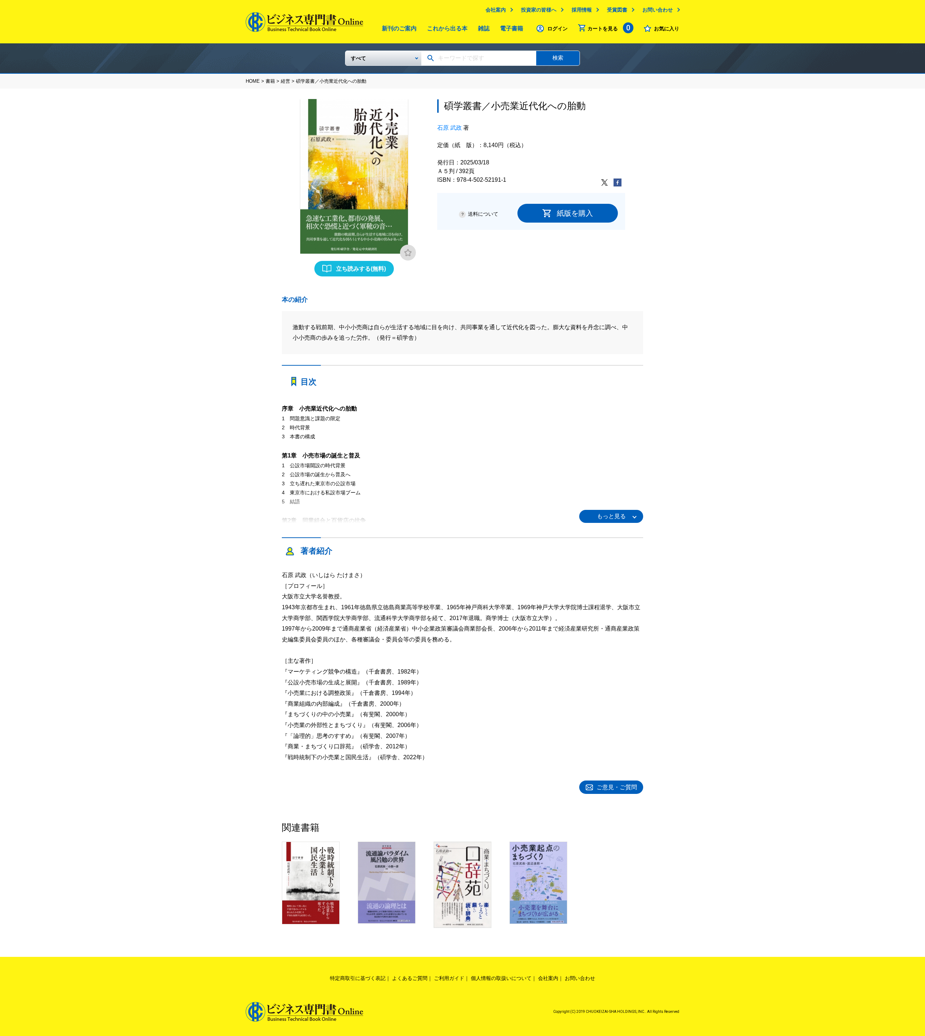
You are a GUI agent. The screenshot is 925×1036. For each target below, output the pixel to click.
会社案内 (496, 10)
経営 (285, 81)
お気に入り (666, 28)
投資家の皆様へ (538, 10)
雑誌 (484, 28)
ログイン (557, 28)
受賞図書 (617, 10)
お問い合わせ (657, 10)
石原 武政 (449, 128)
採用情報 (582, 10)
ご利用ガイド (449, 978)
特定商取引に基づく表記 (358, 978)
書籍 (270, 81)
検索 (557, 58)
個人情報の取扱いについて (501, 978)
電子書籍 (511, 28)
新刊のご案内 (399, 28)
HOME (253, 81)
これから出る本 (447, 28)
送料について (483, 214)
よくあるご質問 (409, 978)
